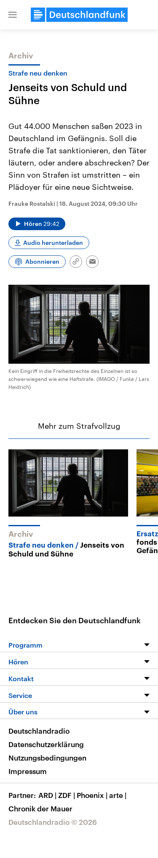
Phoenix (92, 795)
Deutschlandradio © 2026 (52, 822)
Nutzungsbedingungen (47, 757)
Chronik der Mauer (40, 808)
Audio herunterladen (53, 242)
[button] (12, 14)
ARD (47, 795)
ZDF (66, 795)
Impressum (27, 771)
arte (117, 795)
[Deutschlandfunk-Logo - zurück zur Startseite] (79, 15)
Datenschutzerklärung (46, 744)
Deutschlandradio (39, 731)
